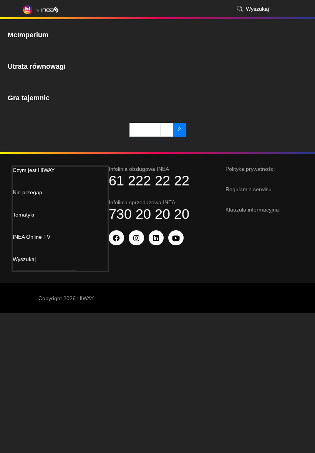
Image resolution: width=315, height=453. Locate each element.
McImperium (28, 35)
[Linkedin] (156, 238)
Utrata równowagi (37, 66)
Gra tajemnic (29, 98)
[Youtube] (176, 238)
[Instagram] (136, 238)
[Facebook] (116, 238)
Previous (145, 129)
